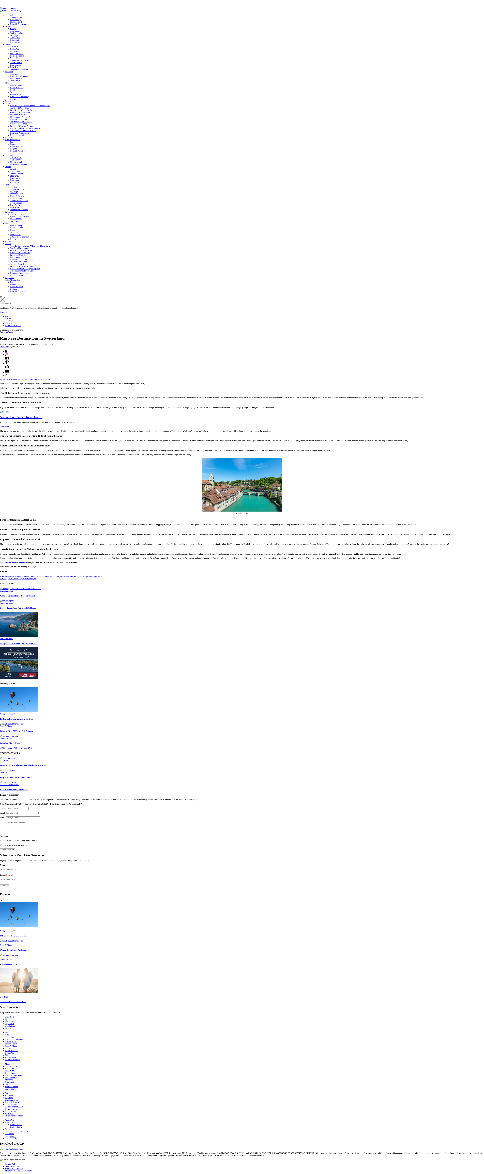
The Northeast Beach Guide (21, 121)
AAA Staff (31, 567)
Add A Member (16, 146)
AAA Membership (12, 140)
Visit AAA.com (6, 312)
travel (90, 576)
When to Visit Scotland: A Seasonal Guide (18, 596)
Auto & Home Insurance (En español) (25, 128)
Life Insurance (16, 78)
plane (67, 576)
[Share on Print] (7, 368)
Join (11, 142)
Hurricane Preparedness (19, 133)
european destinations (36, 576)
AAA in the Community (19, 97)
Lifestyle (8, 83)
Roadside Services (12, 1060)
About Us (9, 1122)
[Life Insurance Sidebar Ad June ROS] (16, 748)
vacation (98, 576)
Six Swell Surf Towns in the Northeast (13, 1002)
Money (8, 26)
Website (3, 818)
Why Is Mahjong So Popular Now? (15, 777)
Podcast (8, 101)
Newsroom (9, 1134)
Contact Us (9, 1129)
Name (2, 808)
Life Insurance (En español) (21, 117)
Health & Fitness (16, 87)
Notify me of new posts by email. (16, 845)
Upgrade (13, 149)
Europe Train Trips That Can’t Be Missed (18, 608)
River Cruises (15, 65)
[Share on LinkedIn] (7, 359)
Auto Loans (15, 31)
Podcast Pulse (15, 94)
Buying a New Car (17, 135)
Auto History (15, 20)
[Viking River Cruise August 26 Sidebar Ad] (18, 579)
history (57, 576)
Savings (13, 29)
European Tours (16, 53)
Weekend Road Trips (18, 124)
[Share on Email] (7, 372)
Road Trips (14, 67)
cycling (17, 576)
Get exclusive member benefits (13, 562)
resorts (71, 576)
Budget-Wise (15, 42)
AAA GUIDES (11, 1138)
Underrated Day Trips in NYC (22, 119)
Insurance (9, 72)
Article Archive (16, 1125)
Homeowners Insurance (19, 76)
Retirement (14, 40)
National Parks (16, 58)
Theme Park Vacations (19, 69)
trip (94, 576)
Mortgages (14, 35)
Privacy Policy (11, 1164)
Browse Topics (16, 1127)
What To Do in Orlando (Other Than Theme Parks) (30, 106)
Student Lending (16, 33)
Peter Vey (4, 347)
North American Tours (19, 60)
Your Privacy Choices (13, 1166)
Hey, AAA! (9, 137)
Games (13, 99)
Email (2, 813)
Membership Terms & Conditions (18, 1171)
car (12, 576)
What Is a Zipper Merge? (11, 743)
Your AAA (9, 1120)
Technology (15, 92)
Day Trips (14, 51)
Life (6, 1032)
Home (12, 90)
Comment (4, 836)
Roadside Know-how (18, 24)
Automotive (9, 15)
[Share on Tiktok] (6, 375)
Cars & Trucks (16, 17)
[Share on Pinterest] (7, 363)
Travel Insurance (16, 81)
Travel (7, 44)
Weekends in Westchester (20, 112)
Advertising (9, 1136)
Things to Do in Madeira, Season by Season (18, 643)
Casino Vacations (17, 49)
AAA (2, 576)
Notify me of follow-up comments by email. (20, 841)
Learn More (4, 427)
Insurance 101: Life (18, 115)
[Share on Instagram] (6, 354)
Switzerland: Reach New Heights (21, 417)
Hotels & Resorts (17, 56)
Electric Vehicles (16, 22)
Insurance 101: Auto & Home (22, 126)
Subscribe (4, 886)
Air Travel (14, 47)
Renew (13, 144)
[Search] (1, 296)
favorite (48, 576)
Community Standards (19, 1131)
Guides (8, 103)
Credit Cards (15, 38)
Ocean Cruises (16, 63)
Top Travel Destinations (19, 108)
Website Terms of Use (14, 1168)
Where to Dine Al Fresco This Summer (16, 731)
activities (8, 576)
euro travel (24, 576)
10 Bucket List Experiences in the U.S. (16, 719)
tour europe (83, 576)
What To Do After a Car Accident (23, 110)
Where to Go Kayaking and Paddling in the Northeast (23, 765)
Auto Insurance (16, 74)
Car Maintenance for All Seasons (23, 131)
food (53, 576)
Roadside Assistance (18, 151)
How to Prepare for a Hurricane (13, 789)
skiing (76, 576)
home (62, 576)
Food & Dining (16, 85)
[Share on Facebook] (6, 351)
